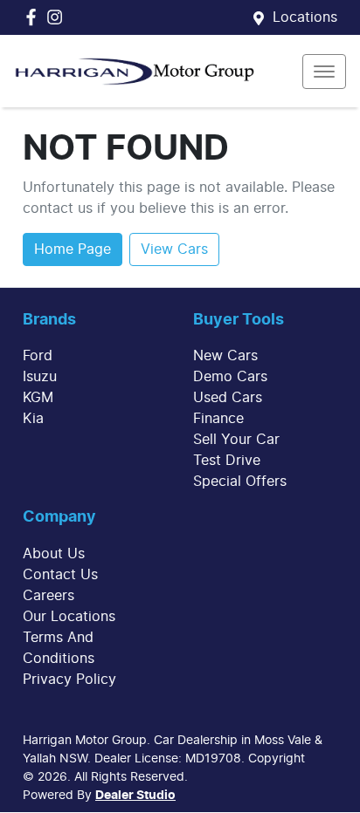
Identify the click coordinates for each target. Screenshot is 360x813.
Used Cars (227, 398)
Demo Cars (230, 377)
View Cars (174, 249)
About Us (54, 554)
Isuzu (40, 377)
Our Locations (69, 617)
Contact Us (60, 575)
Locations (305, 17)
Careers (48, 596)
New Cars (225, 356)
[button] (324, 71)
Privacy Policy (69, 680)
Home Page (72, 249)
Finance (218, 419)
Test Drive (226, 461)
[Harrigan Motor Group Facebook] (34, 17)
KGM (38, 398)
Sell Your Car (236, 440)
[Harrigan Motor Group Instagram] (58, 17)
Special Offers (240, 481)
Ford (37, 356)
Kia (33, 419)
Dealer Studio (135, 795)
